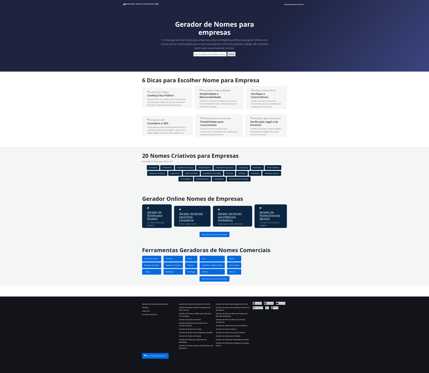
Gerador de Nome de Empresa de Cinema (194, 304)
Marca (189, 259)
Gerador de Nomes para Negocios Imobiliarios (230, 217)
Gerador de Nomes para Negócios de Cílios (232, 304)
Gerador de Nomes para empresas (155, 304)
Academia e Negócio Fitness (212, 265)
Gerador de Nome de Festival (190, 320)
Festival (190, 265)
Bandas (232, 259)
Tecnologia (191, 272)
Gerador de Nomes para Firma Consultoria (191, 217)
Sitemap (145, 307)
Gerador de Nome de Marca (226, 329)
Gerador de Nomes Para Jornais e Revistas (231, 326)
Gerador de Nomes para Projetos (154, 215)
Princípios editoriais (149, 314)
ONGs (146, 272)
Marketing (169, 272)
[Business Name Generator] (141, 4)
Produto (205, 272)
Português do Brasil (157, 356)
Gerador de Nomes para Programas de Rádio (196, 332)
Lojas (204, 259)
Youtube (169, 259)
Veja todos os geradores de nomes (214, 234)
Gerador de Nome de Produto (190, 336)
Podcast (232, 272)
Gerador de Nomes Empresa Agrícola (270, 215)
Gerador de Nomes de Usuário (190, 329)
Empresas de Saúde (151, 265)
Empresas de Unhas (173, 265)
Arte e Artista (234, 265)
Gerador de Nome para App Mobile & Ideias (232, 339)
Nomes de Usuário (151, 259)
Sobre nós (146, 311)
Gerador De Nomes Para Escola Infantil (230, 332)
